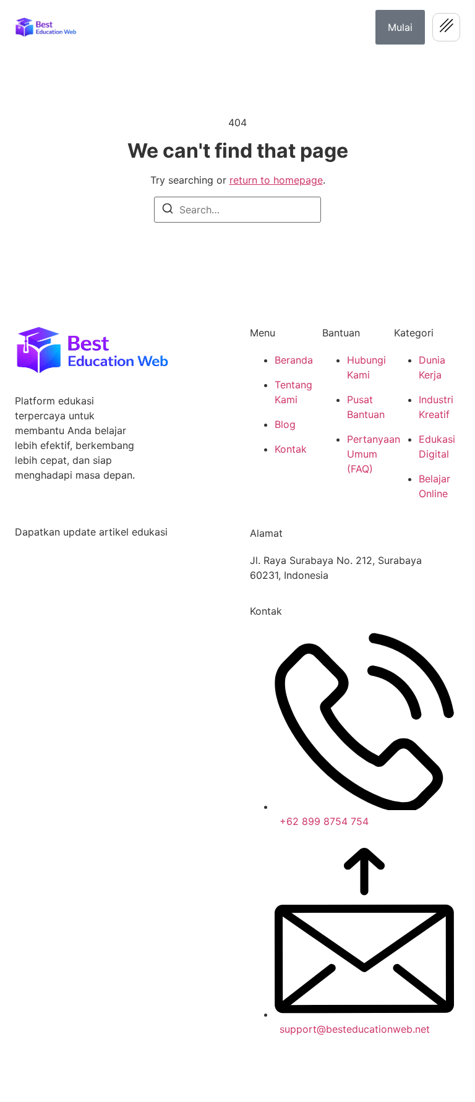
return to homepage (276, 180)
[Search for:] (237, 210)
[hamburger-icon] (446, 27)
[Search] (168, 210)
